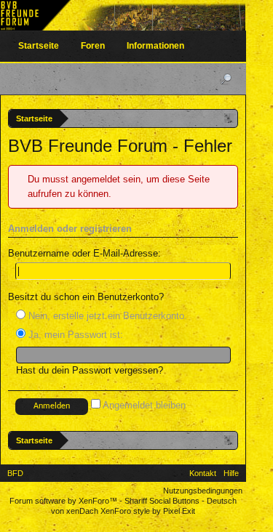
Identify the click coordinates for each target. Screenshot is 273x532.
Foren (93, 46)
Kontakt (202, 473)
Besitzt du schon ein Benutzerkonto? (86, 296)
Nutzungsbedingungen (202, 490)
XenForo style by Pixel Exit (147, 511)
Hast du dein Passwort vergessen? (89, 370)
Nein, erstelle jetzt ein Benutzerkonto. (106, 315)
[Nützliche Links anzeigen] (229, 118)
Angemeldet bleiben (143, 405)
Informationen (155, 46)
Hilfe (231, 473)
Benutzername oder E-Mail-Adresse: (84, 253)
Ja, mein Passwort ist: (74, 334)
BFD (15, 473)
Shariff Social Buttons (161, 500)
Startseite (38, 46)
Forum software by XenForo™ (64, 500)
